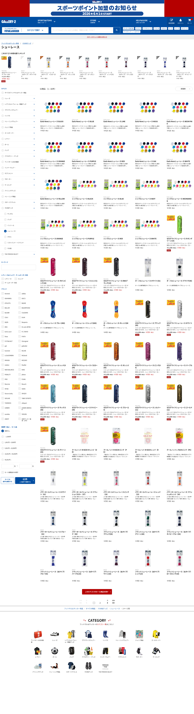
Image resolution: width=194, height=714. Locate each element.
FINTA (23, 336)
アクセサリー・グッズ (11, 156)
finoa (6, 336)
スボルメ (163, 28)
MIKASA (7, 360)
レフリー (7, 139)
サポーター (8, 179)
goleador (24, 346)
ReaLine (7, 384)
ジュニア (20, 278)
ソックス (7, 115)
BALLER (7, 308)
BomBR (7, 312)
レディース (8, 278)
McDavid (24, 355)
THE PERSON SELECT (11, 254)
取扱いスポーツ (45, 21)
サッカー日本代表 (128, 28)
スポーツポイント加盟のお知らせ (97, 37)
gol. (6, 346)
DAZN (6, 322)
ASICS (23, 298)
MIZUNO (24, 360)
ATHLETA (7, 303)
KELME (24, 350)
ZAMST (7, 419)
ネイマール (185, 28)
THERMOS (8, 403)
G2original (25, 341)
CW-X (6, 317)
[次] (107, 603)
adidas (24, 293)
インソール (10, 225)
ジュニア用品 (9, 127)
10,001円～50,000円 (11, 454)
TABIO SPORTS (26, 398)
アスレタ (156, 28)
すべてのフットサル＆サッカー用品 (15, 92)
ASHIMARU (8, 298)
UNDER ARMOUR (26, 408)
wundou (7, 414)
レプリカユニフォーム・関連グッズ (15, 104)
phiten (24, 374)
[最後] (113, 603)
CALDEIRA (25, 312)
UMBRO (7, 408)
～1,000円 (8, 436)
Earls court (8, 331)
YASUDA (24, 414)
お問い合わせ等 (142, 21)
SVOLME (7, 398)
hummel (7, 350)
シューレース (11, 231)
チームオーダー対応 (11, 282)
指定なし (7, 431)
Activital (7, 293)
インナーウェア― (10, 167)
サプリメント (9, 173)
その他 (9, 248)
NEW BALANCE (9, 369)
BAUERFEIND (26, 308)
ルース (170, 28)
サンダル (10, 214)
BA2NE (24, 303)
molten (7, 365)
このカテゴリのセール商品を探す (96, 592)
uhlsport (24, 403)
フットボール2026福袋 (12, 162)
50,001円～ (8, 459)
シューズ (7, 98)
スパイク (138, 28)
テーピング (8, 185)
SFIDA (6, 388)
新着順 (183, 89)
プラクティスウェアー (11, 110)
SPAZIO (24, 393)
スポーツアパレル (10, 202)
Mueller (24, 365)
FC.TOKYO (25, 331)
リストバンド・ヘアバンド (15, 242)
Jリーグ (177, 28)
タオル (9, 237)
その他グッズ (26, 43)
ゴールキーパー (9, 133)
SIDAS (23, 388)
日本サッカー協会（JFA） (26, 419)
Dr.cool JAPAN (26, 327)
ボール (7, 144)
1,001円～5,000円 (10, 442)
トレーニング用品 (10, 196)
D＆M (23, 317)
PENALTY (7, 374)
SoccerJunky (9, 393)
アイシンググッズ (10, 190)
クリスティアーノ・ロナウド (132, 31)
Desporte (25, 322)
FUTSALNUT (8, 341)
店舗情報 (93, 21)
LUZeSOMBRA (9, 355)
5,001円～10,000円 (11, 448)
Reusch (24, 384)
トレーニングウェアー (11, 121)
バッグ (7, 150)
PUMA (23, 379)
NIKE (23, 369)
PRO (6, 379)
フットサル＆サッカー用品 (10, 43)
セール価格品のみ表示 (11, 472)
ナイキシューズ (147, 28)
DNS (6, 327)
